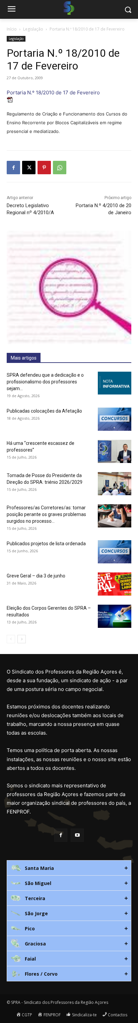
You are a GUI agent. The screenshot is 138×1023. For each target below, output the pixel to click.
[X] (29, 167)
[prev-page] (11, 639)
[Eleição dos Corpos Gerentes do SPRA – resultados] (114, 616)
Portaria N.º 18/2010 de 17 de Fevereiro (53, 92)
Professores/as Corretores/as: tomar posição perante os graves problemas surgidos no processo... (46, 514)
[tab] (69, 868)
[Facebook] (13, 167)
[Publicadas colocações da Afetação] (114, 419)
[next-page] (21, 639)
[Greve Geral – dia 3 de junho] (114, 584)
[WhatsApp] (59, 167)
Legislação (33, 29)
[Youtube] (77, 835)
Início (12, 29)
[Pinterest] (44, 167)
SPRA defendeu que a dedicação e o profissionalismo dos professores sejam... (45, 381)
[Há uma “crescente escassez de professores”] (114, 451)
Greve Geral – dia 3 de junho (36, 575)
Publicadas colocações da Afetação (44, 411)
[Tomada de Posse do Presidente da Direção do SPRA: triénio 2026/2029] (114, 483)
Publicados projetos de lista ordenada (46, 543)
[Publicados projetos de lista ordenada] (114, 551)
